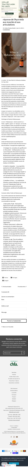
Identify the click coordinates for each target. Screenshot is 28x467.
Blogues (14, 401)
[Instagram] (14, 437)
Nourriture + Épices (14, 380)
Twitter (6, 277)
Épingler (6, 280)
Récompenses (14, 388)
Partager (14, 277)
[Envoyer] (23, 352)
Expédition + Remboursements (14, 429)
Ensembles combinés (14, 382)
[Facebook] (11, 437)
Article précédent (7, 286)
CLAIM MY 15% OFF (9, 13)
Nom (2, 299)
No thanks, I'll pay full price (9, 15)
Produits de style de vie (14, 378)
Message (4, 312)
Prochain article (21, 286)
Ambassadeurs (14, 390)
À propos (14, 394)
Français (8, 465)
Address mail (5, 306)
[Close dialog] (27, 0)
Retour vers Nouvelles (8, 326)
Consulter (14, 392)
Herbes (14, 374)
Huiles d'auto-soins (14, 376)
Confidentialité (14, 427)
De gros (14, 396)
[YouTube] (17, 437)
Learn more (21, 460)
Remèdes (14, 372)
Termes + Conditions (14, 425)
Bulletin (14, 398)
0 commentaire (6, 29)
